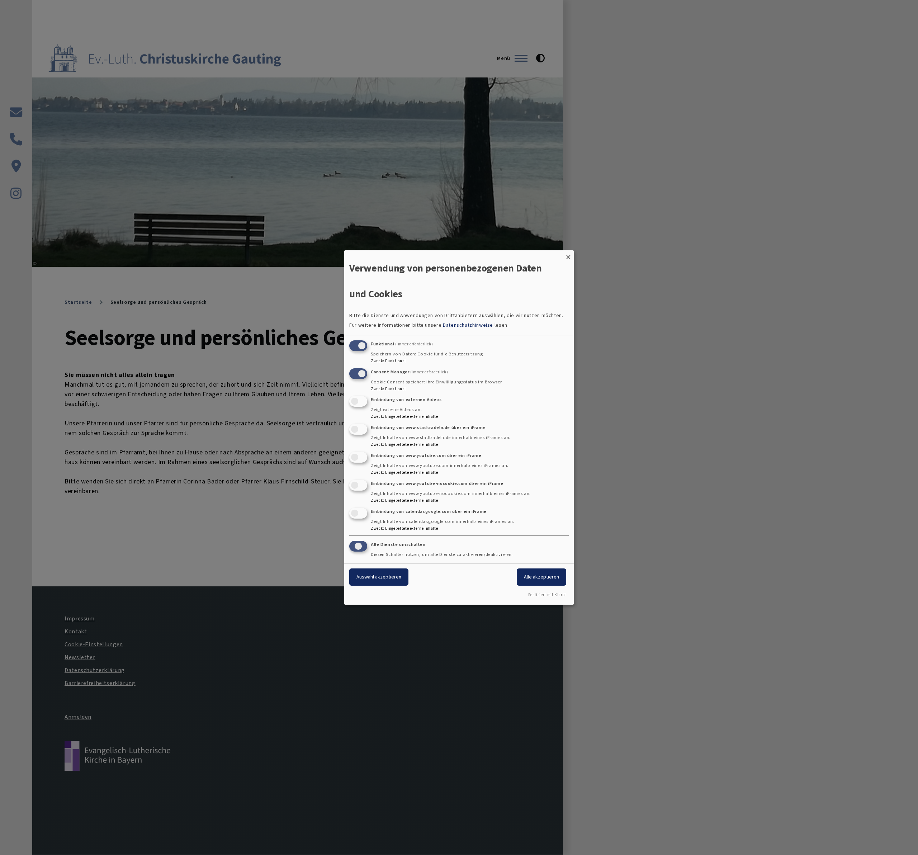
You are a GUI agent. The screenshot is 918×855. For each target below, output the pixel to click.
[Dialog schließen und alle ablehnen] (568, 254)
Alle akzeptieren (541, 576)
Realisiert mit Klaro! (547, 594)
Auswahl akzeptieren (378, 576)
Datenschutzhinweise (468, 325)
